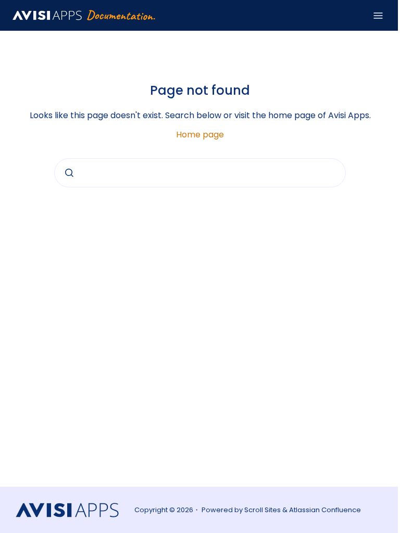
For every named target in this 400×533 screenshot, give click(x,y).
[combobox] (200, 173)
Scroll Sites (262, 510)
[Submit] (69, 172)
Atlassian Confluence (325, 510)
